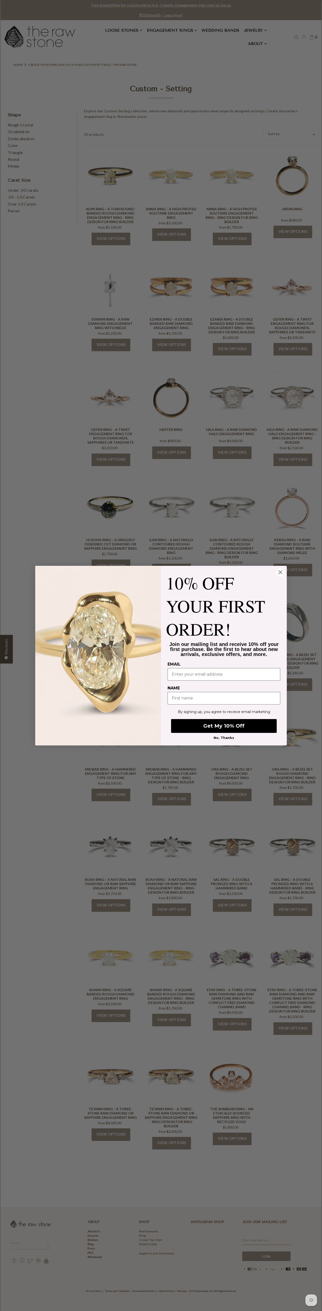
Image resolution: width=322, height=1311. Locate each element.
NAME (174, 688)
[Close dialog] (280, 572)
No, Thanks (224, 738)
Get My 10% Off (224, 726)
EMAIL (174, 664)
